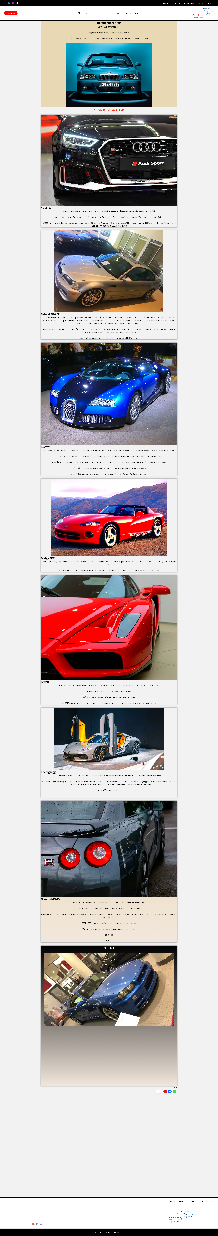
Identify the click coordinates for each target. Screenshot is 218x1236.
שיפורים (177, 3)
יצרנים (201, 3)
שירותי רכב (167, 3)
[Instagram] (13, 3)
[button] (111, 13)
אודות (128, 13)
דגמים (210, 3)
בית (136, 13)
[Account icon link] (17, 3)
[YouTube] (5, 3)
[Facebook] (9, 3)
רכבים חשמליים (189, 3)
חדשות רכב (117, 13)
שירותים (103, 13)
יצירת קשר (89, 13)
